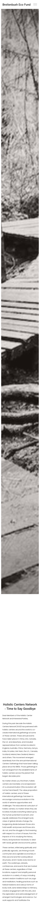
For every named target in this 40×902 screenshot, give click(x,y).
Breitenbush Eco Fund (16, 4)
